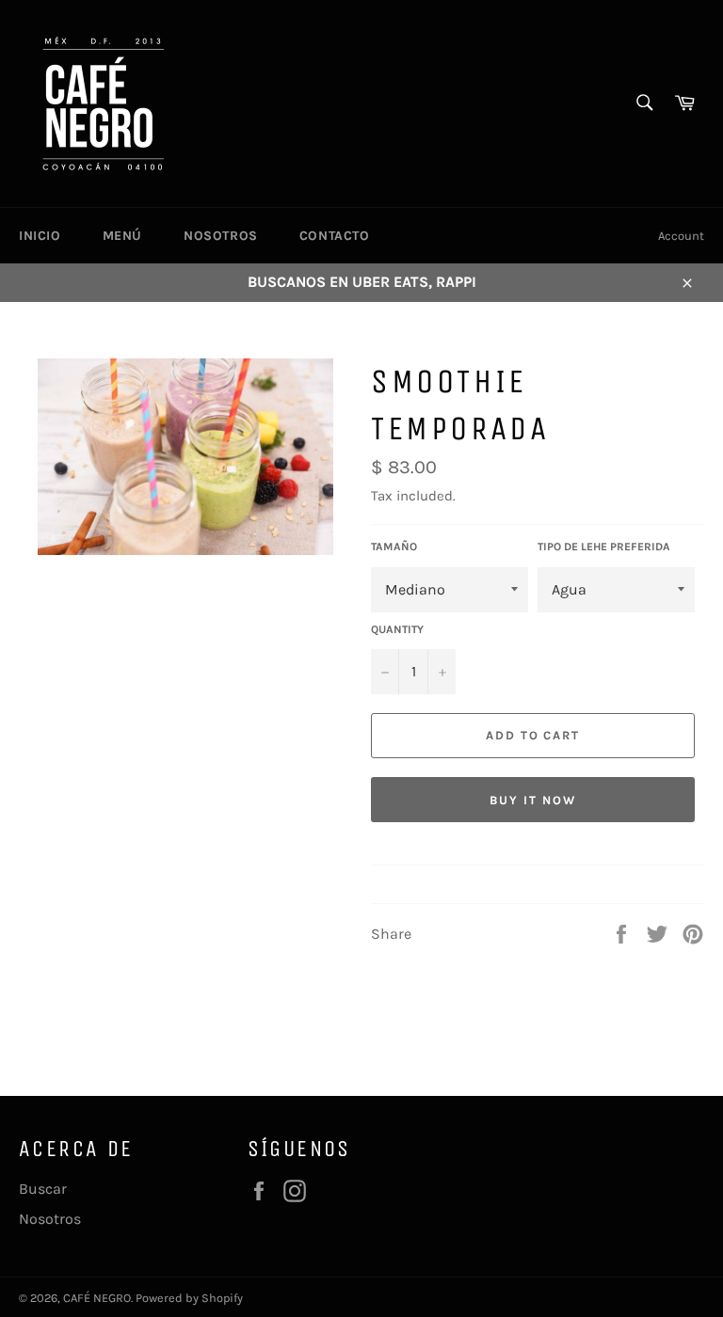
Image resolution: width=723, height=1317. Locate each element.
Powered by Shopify (189, 1298)
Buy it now (533, 800)
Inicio (40, 236)
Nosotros (221, 236)
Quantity (397, 629)
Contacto (334, 236)
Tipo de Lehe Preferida (604, 546)
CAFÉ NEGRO (97, 1298)
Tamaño (394, 546)
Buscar (43, 1189)
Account (681, 236)
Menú (122, 236)
